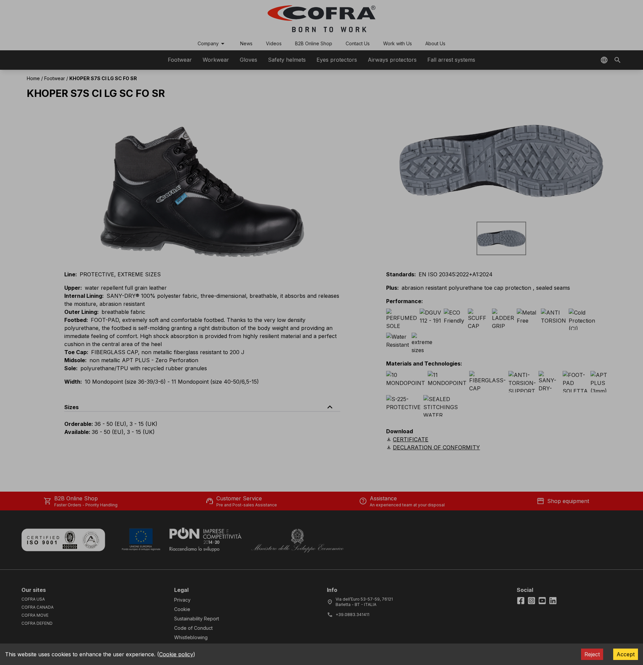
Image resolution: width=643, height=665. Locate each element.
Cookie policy (176, 654)
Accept (626, 654)
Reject (592, 654)
